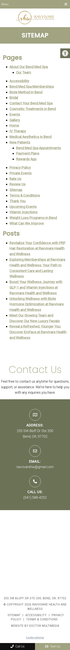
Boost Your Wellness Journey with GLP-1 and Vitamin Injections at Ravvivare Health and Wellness (36, 287)
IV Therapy (18, 131)
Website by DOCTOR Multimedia (35, 625)
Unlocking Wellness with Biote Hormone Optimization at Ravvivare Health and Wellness (37, 304)
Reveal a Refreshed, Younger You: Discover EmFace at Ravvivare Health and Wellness (38, 332)
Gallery (15, 120)
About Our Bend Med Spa (29, 67)
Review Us (18, 184)
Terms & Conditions (25, 195)
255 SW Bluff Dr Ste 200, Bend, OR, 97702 (35, 598)
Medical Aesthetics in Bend (31, 137)
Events (15, 114)
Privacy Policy (20, 167)
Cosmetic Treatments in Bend (33, 109)
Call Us (19, 646)
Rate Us (15, 179)
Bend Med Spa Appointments (38, 148)
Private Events (21, 173)
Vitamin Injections (24, 212)
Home (14, 125)
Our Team (23, 72)
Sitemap (16, 190)
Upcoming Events (23, 207)
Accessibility (19, 81)
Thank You (18, 201)
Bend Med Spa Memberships (32, 86)
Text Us (54, 646)
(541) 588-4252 (35, 497)
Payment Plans (27, 153)
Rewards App (26, 159)
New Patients (20, 142)
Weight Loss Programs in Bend (33, 218)
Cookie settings (35, 637)
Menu (5, 4)
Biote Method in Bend (26, 92)
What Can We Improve (27, 223)
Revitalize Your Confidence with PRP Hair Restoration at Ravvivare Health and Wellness (38, 248)
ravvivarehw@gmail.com (35, 467)
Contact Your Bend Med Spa (31, 103)
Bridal (14, 98)
